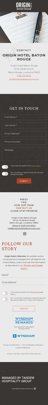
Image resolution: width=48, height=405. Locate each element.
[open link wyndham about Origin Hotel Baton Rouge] (24, 336)
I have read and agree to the (26, 293)
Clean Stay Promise (24, 211)
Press (24, 199)
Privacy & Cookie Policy (11, 344)
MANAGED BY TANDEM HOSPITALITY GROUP (18, 379)
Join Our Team (24, 204)
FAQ (24, 202)
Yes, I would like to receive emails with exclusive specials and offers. (26, 173)
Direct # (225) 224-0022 (24, 225)
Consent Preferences (23, 348)
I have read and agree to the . (25, 166)
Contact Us (24, 208)
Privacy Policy (35, 166)
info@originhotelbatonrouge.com (24, 79)
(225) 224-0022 (24, 76)
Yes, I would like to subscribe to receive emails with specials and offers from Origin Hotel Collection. (28, 299)
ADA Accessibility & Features (32, 344)
